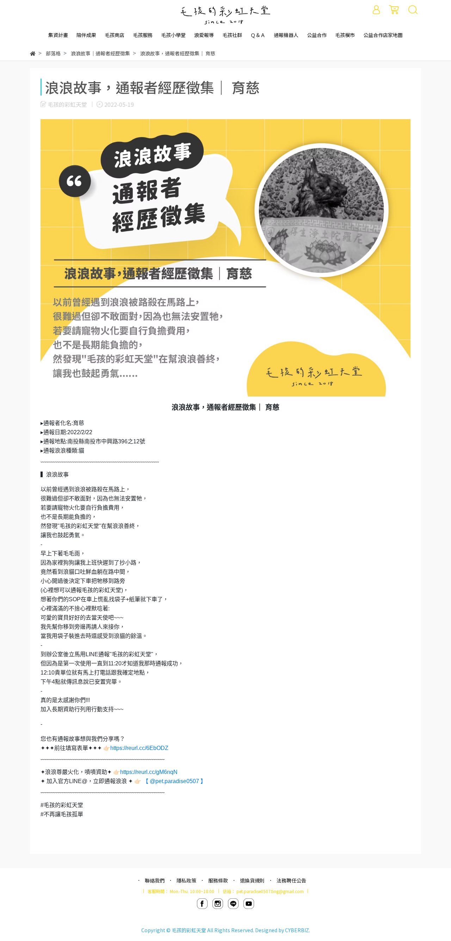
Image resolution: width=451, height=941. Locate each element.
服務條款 (218, 880)
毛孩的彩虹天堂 (189, 930)
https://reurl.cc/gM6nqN (149, 772)
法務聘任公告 (291, 880)
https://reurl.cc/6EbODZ (139, 748)
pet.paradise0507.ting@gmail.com (270, 891)
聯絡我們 (155, 880)
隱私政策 (186, 880)
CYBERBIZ (297, 930)
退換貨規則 (252, 880)
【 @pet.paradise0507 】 (174, 781)
